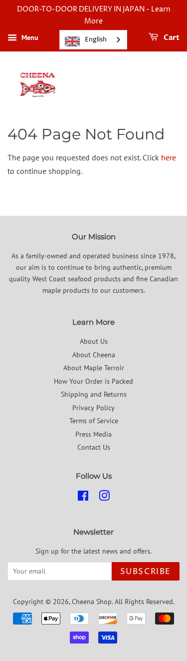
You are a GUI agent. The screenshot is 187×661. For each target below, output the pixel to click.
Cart (171, 37)
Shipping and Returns (94, 394)
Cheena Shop (92, 601)
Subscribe (145, 571)
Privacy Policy (93, 407)
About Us (94, 341)
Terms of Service (93, 420)
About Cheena (93, 354)
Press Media (93, 434)
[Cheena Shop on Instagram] (104, 497)
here (168, 157)
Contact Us (93, 447)
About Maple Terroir (93, 367)
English (96, 39)
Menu (28, 37)
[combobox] (93, 39)
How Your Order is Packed (93, 381)
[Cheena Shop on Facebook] (83, 497)
